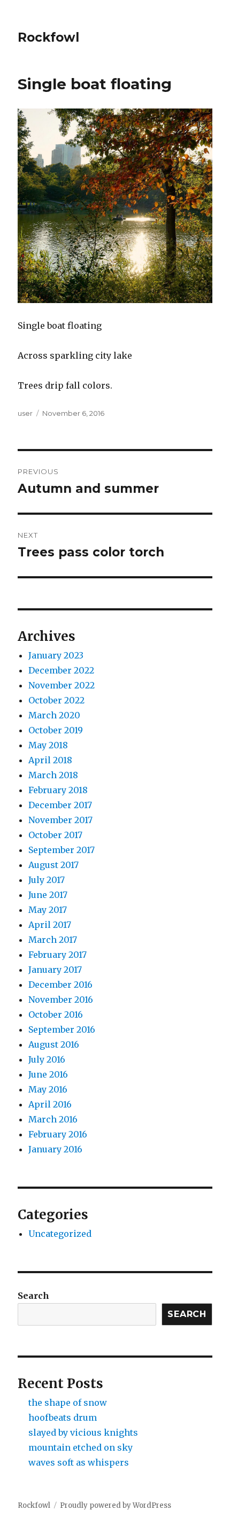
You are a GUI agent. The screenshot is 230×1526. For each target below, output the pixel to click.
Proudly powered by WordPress (115, 1505)
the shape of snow (67, 1402)
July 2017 (46, 879)
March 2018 (53, 775)
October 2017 (55, 835)
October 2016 (55, 1014)
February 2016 (57, 1134)
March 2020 (54, 715)
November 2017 (60, 820)
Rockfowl (48, 37)
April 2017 (49, 924)
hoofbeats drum (62, 1417)
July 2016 (46, 1059)
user (25, 413)
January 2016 (55, 1149)
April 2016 (50, 1104)
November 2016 (60, 999)
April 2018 (50, 760)
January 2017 (55, 969)
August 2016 (53, 1044)
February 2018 (58, 790)
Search (33, 1295)
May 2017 (47, 909)
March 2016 (53, 1119)
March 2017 (52, 939)
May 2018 (48, 745)
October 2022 (56, 700)
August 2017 (53, 864)
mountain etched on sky (80, 1447)
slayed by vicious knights (83, 1432)
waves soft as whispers (78, 1462)
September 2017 (61, 850)
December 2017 (60, 805)
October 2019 (55, 730)
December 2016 (60, 984)
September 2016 (61, 1029)
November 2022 (61, 685)
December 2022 (61, 670)
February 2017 (57, 954)
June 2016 (48, 1074)
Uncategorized (59, 1233)
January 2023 (55, 655)
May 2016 (47, 1089)
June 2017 (47, 894)
